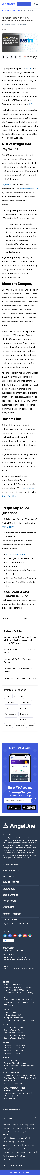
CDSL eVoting (8, 1152)
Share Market (19, 726)
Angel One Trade (21, 957)
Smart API (7, 962)
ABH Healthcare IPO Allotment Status (20, 678)
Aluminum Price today (12, 1063)
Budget (7, 696)
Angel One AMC (9, 950)
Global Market (25, 702)
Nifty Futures (9, 1000)
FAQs (5, 1138)
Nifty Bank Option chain (13, 1015)
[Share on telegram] (3, 57)
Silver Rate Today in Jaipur (13, 1053)
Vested (31, 968)
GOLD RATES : (8, 1025)
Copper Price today (11, 1060)
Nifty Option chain (10, 1012)
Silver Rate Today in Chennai (14, 1050)
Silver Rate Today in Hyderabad (15, 1045)
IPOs (13, 708)
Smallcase (15, 968)
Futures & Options (11, 702)
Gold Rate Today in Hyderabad (15, 1035)
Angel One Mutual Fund (12, 1075)
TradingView (8, 971)
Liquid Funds (20, 1090)
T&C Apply (12, 1138)
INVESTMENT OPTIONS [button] (11, 870)
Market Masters (24, 708)
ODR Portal (31, 1152)
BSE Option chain (29, 1020)
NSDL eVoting (20, 1152)
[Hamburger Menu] (37, 4)
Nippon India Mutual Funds (13, 1083)
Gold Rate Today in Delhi (12, 1030)
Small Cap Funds (10, 1093)
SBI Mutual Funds (29, 1075)
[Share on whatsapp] (7, 57)
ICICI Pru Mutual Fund (11, 1081)
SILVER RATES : (8, 1042)
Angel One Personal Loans (12, 1145)
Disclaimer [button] (7, 1118)
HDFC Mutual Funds (27, 1078)
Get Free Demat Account (20, 1172)
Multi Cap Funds (10, 1098)
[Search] (34, 4)
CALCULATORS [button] (8, 876)
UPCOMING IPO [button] (8, 907)
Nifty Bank (16, 985)
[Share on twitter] (11, 57)
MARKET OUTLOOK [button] (10, 901)
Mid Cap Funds (19, 1096)
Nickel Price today (11, 1065)
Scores (31, 1128)
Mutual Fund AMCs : (11, 1073)
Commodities (18, 696)
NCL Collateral (26, 1149)
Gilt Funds (7, 1096)
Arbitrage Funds (24, 1093)
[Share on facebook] (15, 57)
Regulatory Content (27, 1125)
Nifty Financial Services (12, 987)
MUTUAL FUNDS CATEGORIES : (14, 1088)
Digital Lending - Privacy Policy (14, 1142)
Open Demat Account (24, 4)
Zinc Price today (29, 1063)
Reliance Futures (28, 1002)
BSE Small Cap (9, 993)
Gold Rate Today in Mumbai (14, 1027)
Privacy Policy (23, 1138)
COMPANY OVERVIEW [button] (11, 864)
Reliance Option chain (12, 1020)
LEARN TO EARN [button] (9, 889)
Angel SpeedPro (9, 959)
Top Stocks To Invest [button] (12, 914)
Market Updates (10, 714)
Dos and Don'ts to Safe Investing (14, 1128)
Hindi (7, 708)
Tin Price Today (9, 1068)
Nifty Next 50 (29, 987)
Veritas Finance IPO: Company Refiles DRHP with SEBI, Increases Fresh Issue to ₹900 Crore (20, 640)
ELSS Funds (8, 1090)
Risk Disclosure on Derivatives (14, 1156)
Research (8, 726)
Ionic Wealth (20, 950)
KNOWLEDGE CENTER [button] (11, 882)
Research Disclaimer (10, 1125)
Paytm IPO (7, 184)
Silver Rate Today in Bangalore (15, 1048)
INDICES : (6, 982)
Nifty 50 (7, 985)
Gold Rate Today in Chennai (14, 1033)
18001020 (10, 923)
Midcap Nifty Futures (11, 1002)
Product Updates (26, 720)
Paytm (29, 68)
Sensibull (7, 968)
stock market (27, 488)
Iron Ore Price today (27, 1065)
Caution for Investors (10, 1159)
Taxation (31, 726)
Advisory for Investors (11, 1149)
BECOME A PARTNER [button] (10, 895)
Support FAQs (23, 923)
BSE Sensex (23, 990)
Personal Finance (11, 720)
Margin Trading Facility (24, 959)
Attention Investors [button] (12, 1109)
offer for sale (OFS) (29, 188)
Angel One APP (9, 957)
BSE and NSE (8, 527)
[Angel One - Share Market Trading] (9, 3)
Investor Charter (29, 1145)
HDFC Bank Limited (15, 554)
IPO (30, 104)
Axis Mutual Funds (10, 1078)
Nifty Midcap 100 (10, 990)
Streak (24, 968)
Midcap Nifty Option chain (13, 1017)
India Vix (20, 993)
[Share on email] (20, 57)
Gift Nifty (29, 993)
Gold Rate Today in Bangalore (14, 1038)
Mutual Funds (24, 714)
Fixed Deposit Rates (20, 962)
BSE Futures (8, 1005)
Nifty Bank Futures (23, 1000)
